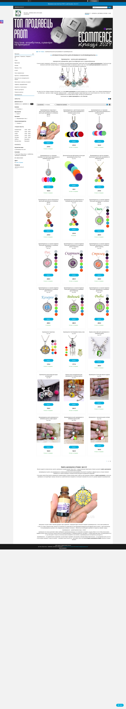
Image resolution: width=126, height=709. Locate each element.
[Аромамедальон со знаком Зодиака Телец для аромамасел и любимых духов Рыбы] (99, 305)
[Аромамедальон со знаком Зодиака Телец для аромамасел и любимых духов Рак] (48, 261)
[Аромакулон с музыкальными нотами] (99, 431)
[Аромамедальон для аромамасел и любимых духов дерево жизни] (74, 215)
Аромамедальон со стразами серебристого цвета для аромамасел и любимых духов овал (48, 157)
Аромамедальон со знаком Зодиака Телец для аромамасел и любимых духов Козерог (48, 289)
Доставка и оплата (102, 13)
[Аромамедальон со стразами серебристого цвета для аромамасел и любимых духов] (99, 127)
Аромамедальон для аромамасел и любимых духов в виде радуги (48, 418)
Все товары (41, 51)
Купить (48, 142)
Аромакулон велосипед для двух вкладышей (48, 375)
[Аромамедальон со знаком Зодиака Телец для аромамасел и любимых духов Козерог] (48, 305)
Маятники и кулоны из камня (23, 82)
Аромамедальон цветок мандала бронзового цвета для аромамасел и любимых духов (99, 157)
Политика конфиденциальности (81, 546)
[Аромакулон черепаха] (48, 346)
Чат (121, 705)
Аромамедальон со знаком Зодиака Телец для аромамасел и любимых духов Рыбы (99, 289)
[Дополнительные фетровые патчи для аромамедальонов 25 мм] (74, 171)
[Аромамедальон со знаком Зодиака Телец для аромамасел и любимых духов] (99, 217)
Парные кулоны (19, 92)
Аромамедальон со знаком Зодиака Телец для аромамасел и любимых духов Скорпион (74, 245)
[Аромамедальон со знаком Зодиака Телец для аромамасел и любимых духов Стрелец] (99, 261)
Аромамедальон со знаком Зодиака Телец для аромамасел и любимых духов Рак (48, 245)
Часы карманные (19, 73)
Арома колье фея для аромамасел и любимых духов (99, 332)
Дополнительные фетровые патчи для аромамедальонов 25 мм (74, 156)
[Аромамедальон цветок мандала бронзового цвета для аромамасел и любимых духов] (99, 173)
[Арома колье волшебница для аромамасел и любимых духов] (74, 390)
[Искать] (109, 7)
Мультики (17, 63)
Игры (16, 60)
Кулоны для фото (19, 89)
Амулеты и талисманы (21, 87)
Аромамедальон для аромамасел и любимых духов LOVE (74, 418)
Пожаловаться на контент (68, 546)
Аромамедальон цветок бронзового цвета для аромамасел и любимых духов (48, 201)
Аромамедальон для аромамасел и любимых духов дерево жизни (74, 200)
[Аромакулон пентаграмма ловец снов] (74, 346)
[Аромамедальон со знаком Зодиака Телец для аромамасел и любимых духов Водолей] (74, 305)
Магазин (87, 13)
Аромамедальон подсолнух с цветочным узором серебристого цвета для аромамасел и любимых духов (48, 112)
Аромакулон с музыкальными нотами (99, 417)
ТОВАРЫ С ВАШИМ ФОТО (21, 84)
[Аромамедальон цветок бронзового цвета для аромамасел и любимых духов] (48, 217)
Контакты (94, 13)
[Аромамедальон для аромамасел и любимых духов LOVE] (74, 433)
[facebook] (108, 99)
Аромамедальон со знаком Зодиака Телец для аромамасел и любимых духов (99, 201)
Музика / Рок (18, 68)
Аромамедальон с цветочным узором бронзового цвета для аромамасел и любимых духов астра (73, 111)
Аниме (16, 65)
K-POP (16, 70)
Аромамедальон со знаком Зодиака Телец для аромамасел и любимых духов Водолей (74, 289)
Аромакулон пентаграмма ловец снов (74, 332)
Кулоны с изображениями (22, 75)
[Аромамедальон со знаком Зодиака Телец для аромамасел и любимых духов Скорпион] (74, 261)
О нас (109, 13)
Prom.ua (69, 545)
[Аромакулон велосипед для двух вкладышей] (48, 390)
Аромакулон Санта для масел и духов (99, 374)
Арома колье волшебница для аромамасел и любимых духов (73, 375)
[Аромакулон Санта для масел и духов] (99, 389)
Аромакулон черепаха (48, 332)
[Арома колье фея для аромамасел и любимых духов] (99, 348)
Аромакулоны (18, 94)
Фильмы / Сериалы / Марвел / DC (23, 57)
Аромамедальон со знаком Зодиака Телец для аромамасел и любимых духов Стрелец (99, 245)
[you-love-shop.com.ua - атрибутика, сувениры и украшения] (18, 13)
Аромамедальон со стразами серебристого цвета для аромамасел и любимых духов (99, 111)
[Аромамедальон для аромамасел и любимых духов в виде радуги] (48, 433)
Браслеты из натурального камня (22, 78)
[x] (110, 99)
